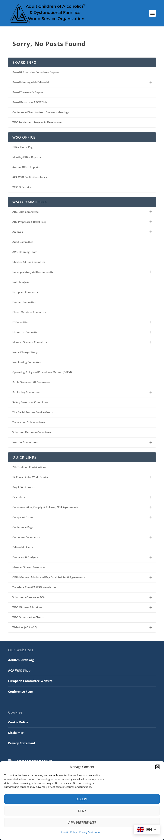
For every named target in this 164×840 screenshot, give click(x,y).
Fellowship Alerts (22, 547)
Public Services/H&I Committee (31, 382)
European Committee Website (30, 681)
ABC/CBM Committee (25, 212)
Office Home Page (23, 147)
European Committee (25, 292)
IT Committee (20, 322)
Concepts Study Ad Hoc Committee (33, 272)
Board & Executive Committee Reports (35, 72)
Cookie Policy (69, 832)
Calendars (18, 497)
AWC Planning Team (24, 252)
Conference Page (22, 527)
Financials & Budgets (25, 557)
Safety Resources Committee (30, 402)
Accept (82, 799)
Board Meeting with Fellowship (31, 82)
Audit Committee (22, 242)
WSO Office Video (22, 187)
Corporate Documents (26, 537)
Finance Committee (24, 302)
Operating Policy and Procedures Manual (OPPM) (42, 372)
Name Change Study (25, 352)
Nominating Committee (26, 362)
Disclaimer (15, 733)
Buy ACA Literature (24, 487)
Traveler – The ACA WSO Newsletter (34, 587)
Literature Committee (25, 332)
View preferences (82, 822)
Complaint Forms (22, 517)
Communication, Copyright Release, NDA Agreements (45, 507)
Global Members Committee (29, 312)
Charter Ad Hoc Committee (28, 262)
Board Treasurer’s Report (27, 92)
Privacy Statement (90, 832)
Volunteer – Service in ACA (28, 597)
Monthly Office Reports (26, 157)
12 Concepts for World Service (30, 477)
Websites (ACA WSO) (24, 627)
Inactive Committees (25, 442)
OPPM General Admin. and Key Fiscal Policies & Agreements (48, 577)
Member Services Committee (30, 342)
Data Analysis (20, 282)
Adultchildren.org (21, 660)
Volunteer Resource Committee (31, 432)
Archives (17, 232)
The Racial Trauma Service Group (32, 412)
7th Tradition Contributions (29, 467)
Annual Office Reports (26, 167)
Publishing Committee (26, 392)
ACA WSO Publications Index (29, 177)
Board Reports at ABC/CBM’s (29, 102)
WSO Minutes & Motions (27, 607)
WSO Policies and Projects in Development (38, 122)
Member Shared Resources (28, 567)
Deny (82, 811)
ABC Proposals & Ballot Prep (29, 222)
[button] (157, 767)
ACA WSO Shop (19, 670)
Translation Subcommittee (28, 422)
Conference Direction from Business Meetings (40, 112)
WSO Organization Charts (28, 617)
